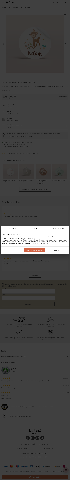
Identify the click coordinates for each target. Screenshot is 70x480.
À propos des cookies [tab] (58, 228)
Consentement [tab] (12, 228)
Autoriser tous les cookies (34, 250)
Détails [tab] (35, 228)
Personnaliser (55, 250)
